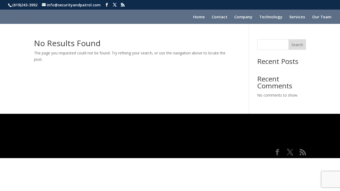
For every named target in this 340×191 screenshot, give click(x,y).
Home (199, 17)
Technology (270, 17)
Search (297, 44)
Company (243, 17)
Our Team (322, 17)
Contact (219, 17)
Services (297, 17)
